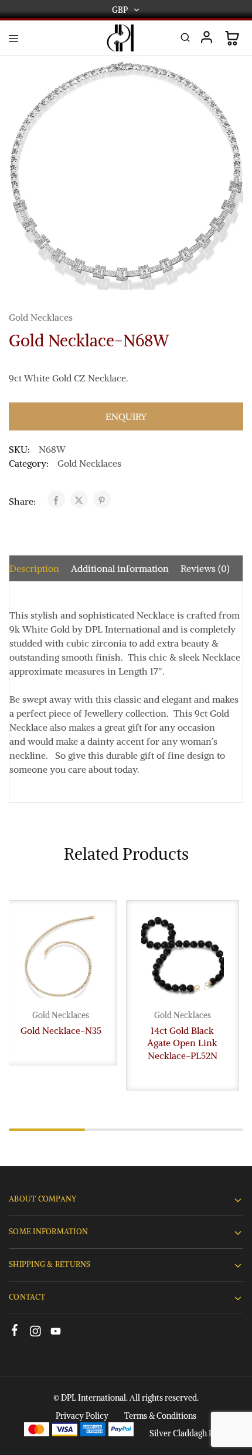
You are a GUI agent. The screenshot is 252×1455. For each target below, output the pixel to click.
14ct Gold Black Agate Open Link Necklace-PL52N (182, 1043)
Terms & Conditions (160, 1416)
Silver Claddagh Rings (189, 1433)
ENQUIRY (126, 416)
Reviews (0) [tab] (205, 568)
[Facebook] (15, 1332)
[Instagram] (35, 1333)
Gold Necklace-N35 (61, 1030)
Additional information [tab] (120, 568)
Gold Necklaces (41, 317)
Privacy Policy (82, 1416)
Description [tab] (34, 568)
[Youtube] (56, 1333)
